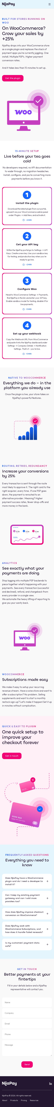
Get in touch (11, 755)
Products (14, 1100)
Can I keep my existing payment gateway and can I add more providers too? (22, 898)
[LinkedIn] (50, 1083)
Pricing (24, 1100)
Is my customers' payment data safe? (22, 944)
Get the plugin (12, 78)
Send (27, 1064)
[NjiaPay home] (9, 1084)
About (4, 1100)
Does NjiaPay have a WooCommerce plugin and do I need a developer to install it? (24, 881)
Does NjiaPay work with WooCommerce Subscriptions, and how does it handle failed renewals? (24, 929)
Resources (34, 1100)
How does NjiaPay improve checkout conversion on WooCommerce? (24, 914)
